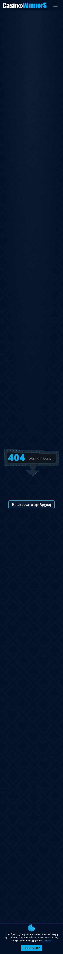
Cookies (47, 940)
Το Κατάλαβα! (31, 948)
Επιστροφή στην (31, 505)
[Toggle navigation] (55, 5)
